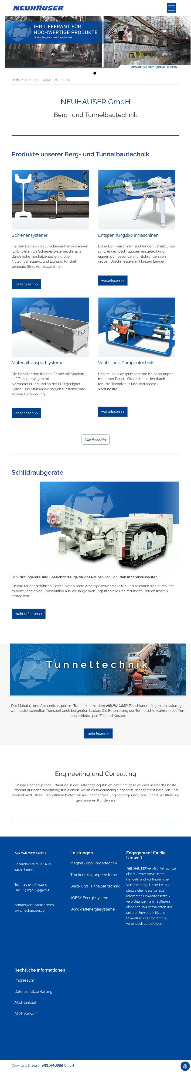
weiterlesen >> (26, 284)
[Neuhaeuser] (39, 8)
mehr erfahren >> (29, 614)
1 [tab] (95, 74)
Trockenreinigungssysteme (93, 875)
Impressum (24, 980)
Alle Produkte (95, 439)
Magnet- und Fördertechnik (93, 863)
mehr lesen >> (98, 733)
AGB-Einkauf (25, 1002)
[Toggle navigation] (171, 8)
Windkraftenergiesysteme (92, 909)
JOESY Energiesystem (89, 898)
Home (16, 80)
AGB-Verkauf (25, 1013)
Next (164, 667)
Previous (32, 667)
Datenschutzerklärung (33, 991)
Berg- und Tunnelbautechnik (94, 886)
